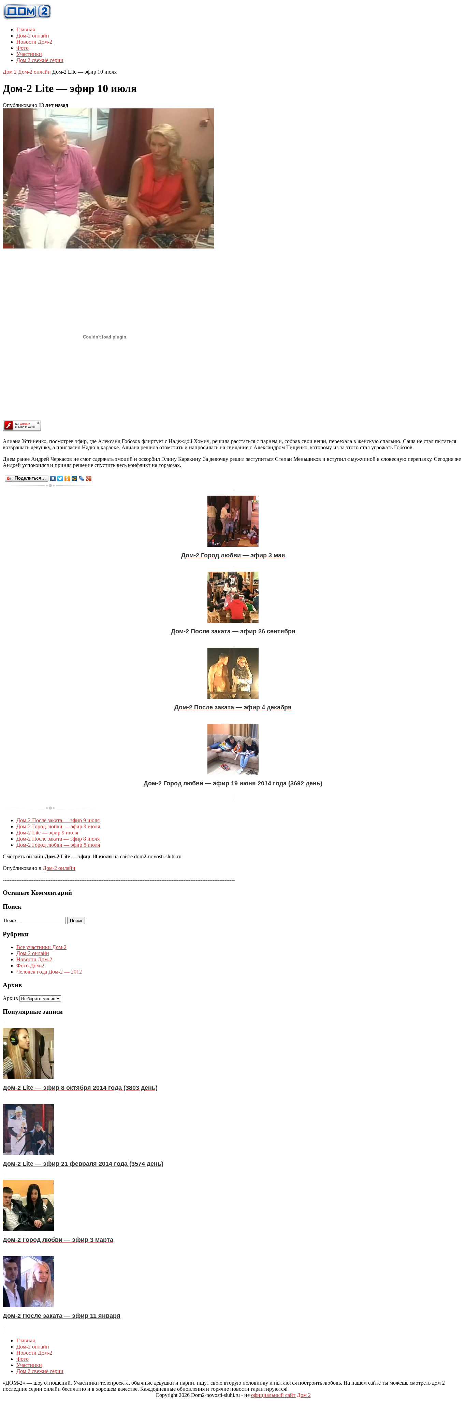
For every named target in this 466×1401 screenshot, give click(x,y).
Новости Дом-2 (34, 42)
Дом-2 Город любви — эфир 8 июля (58, 845)
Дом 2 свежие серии (39, 60)
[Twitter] (60, 478)
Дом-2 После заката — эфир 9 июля (58, 820)
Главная (25, 29)
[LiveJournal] (81, 478)
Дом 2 (10, 72)
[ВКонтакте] (53, 478)
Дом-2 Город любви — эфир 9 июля (58, 826)
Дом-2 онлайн (32, 36)
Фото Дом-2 (30, 965)
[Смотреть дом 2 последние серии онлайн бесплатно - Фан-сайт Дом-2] (27, 18)
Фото (22, 48)
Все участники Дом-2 (41, 947)
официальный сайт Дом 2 (281, 1395)
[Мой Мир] (74, 478)
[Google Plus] (88, 478)
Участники (29, 54)
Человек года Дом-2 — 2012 (49, 972)
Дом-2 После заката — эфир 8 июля (58, 839)
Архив (10, 998)
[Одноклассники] (67, 478)
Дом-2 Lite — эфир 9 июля (47, 832)
